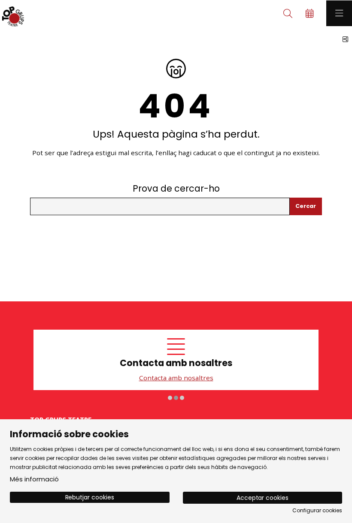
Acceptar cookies (262, 497)
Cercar (305, 206)
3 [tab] (182, 397)
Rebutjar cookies (89, 497)
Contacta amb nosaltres (132, 377)
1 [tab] (170, 397)
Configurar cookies (317, 510)
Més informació (34, 479)
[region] (176, 365)
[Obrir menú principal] (339, 13)
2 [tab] (176, 397)
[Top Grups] (12, 13)
